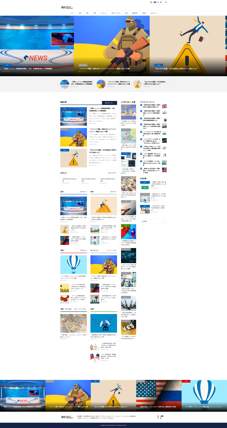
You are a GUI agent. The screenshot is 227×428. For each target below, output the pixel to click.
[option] (38, 46)
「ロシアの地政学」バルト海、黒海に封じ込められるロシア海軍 (151, 163)
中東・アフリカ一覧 (79, 309)
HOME (72, 13)
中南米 (144, 13)
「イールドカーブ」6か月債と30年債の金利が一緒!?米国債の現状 (152, 133)
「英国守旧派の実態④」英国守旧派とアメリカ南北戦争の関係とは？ (151, 126)
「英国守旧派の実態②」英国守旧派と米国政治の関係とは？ (151, 106)
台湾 (126, 13)
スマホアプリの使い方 (107, 418)
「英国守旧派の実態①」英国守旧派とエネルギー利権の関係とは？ (151, 113)
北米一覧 (82, 191)
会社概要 (79, 416)
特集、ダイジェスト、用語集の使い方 (89, 418)
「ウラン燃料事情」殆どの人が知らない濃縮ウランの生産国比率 (151, 156)
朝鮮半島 (134, 13)
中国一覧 (82, 250)
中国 (94, 13)
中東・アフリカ (116, 13)
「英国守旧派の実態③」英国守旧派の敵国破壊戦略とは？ (151, 119)
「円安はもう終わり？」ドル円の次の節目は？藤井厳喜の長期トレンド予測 (151, 148)
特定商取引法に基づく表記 (91, 416)
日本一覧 (112, 191)
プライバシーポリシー (107, 416)
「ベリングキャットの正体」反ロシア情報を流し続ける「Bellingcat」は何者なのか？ (151, 141)
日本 (87, 13)
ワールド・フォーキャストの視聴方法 (125, 416)
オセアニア (154, 13)
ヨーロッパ (104, 13)
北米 (80, 13)
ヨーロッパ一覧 (111, 250)
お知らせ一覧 (111, 173)
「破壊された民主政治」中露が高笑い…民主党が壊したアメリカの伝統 (151, 170)
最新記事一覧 (108, 103)
